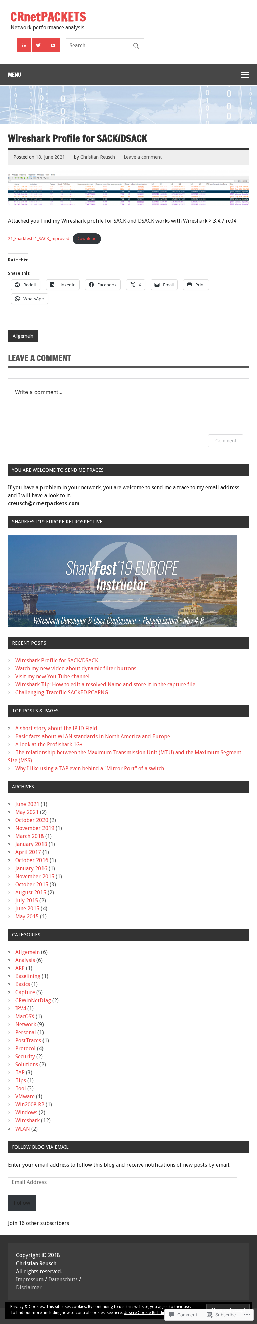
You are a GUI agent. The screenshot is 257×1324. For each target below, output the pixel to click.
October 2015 (31, 884)
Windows (26, 1112)
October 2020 (31, 820)
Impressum (30, 1279)
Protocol (25, 1048)
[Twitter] (39, 45)
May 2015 (27, 916)
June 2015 (27, 908)
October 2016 (31, 860)
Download (87, 238)
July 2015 (26, 900)
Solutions (26, 1064)
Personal (25, 1032)
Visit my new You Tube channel (52, 676)
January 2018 (31, 844)
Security (25, 1056)
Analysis (25, 960)
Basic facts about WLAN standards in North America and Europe (92, 736)
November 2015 (34, 876)
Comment (225, 440)
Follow (22, 1202)
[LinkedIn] (24, 45)
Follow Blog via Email (40, 1147)
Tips (20, 1080)
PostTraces (28, 1040)
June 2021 (27, 804)
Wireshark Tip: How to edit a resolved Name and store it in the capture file (105, 684)
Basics (22, 984)
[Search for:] (105, 45)
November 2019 (34, 828)
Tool (20, 1088)
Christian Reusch (97, 157)
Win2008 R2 (29, 1104)
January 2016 (31, 868)
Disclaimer (29, 1287)
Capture (25, 992)
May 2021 (27, 812)
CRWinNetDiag (33, 1000)
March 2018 (29, 836)
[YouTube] (53, 45)
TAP (20, 1072)
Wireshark (27, 1120)
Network (25, 1024)
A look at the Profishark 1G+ (49, 744)
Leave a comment (143, 157)
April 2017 (28, 852)
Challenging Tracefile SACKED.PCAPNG (61, 692)
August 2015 (30, 892)
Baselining (27, 976)
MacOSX (24, 1016)
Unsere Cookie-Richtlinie (146, 1312)
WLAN (22, 1129)
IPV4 (20, 1008)
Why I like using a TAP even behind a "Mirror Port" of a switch (89, 768)
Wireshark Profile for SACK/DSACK (56, 660)
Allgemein (23, 336)
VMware (25, 1096)
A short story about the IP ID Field (56, 728)
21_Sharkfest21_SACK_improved (38, 238)
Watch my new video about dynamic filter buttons (75, 668)
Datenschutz (63, 1279)
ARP (20, 968)
